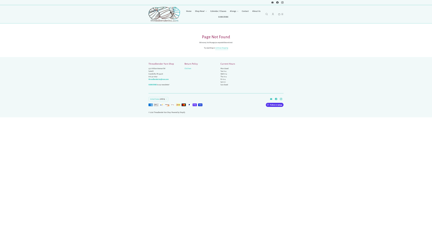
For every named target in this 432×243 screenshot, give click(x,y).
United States (157, 99)
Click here (187, 68)
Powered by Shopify (178, 112)
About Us (256, 11)
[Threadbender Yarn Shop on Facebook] (277, 2)
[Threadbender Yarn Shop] (164, 14)
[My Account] (273, 14)
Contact (245, 11)
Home (188, 11)
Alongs (233, 11)
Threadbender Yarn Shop (162, 112)
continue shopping (221, 48)
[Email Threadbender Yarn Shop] (272, 2)
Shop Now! (200, 11)
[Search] (266, 14)
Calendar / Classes (218, 11)
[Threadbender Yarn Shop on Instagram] (282, 2)
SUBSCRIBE (223, 17)
